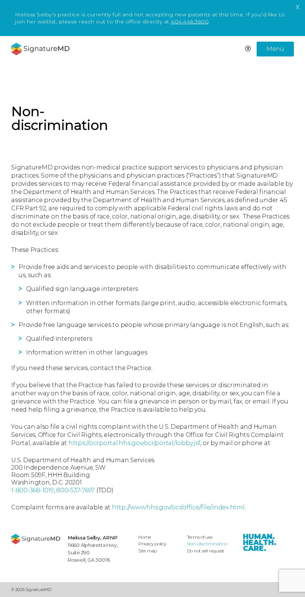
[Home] (35, 539)
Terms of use (199, 537)
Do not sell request (206, 551)
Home (144, 537)
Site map (147, 551)
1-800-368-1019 (32, 490)
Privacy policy (152, 543)
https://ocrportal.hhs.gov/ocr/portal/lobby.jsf (134, 443)
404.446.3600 (190, 21)
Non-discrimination (207, 543)
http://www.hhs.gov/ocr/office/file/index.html (178, 507)
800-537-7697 (75, 490)
